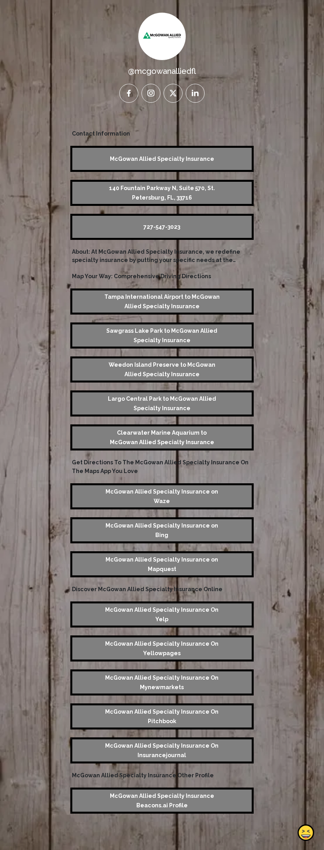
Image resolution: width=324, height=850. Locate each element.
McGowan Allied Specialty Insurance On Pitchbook (162, 716)
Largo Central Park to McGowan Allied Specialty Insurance (162, 403)
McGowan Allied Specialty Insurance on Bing (161, 530)
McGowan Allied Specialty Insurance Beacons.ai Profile (162, 801)
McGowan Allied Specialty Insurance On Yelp (162, 614)
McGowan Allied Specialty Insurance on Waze (161, 496)
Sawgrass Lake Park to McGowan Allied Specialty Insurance (161, 335)
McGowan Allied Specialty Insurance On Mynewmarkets (162, 682)
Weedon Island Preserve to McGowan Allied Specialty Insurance (162, 369)
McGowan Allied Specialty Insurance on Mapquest (161, 564)
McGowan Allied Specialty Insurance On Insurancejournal (162, 750)
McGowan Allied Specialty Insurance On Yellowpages (162, 648)
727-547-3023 (161, 227)
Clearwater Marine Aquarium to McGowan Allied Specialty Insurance (162, 437)
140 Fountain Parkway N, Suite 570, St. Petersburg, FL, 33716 (162, 193)
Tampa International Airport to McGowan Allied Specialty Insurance (162, 301)
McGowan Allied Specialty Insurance (162, 159)
